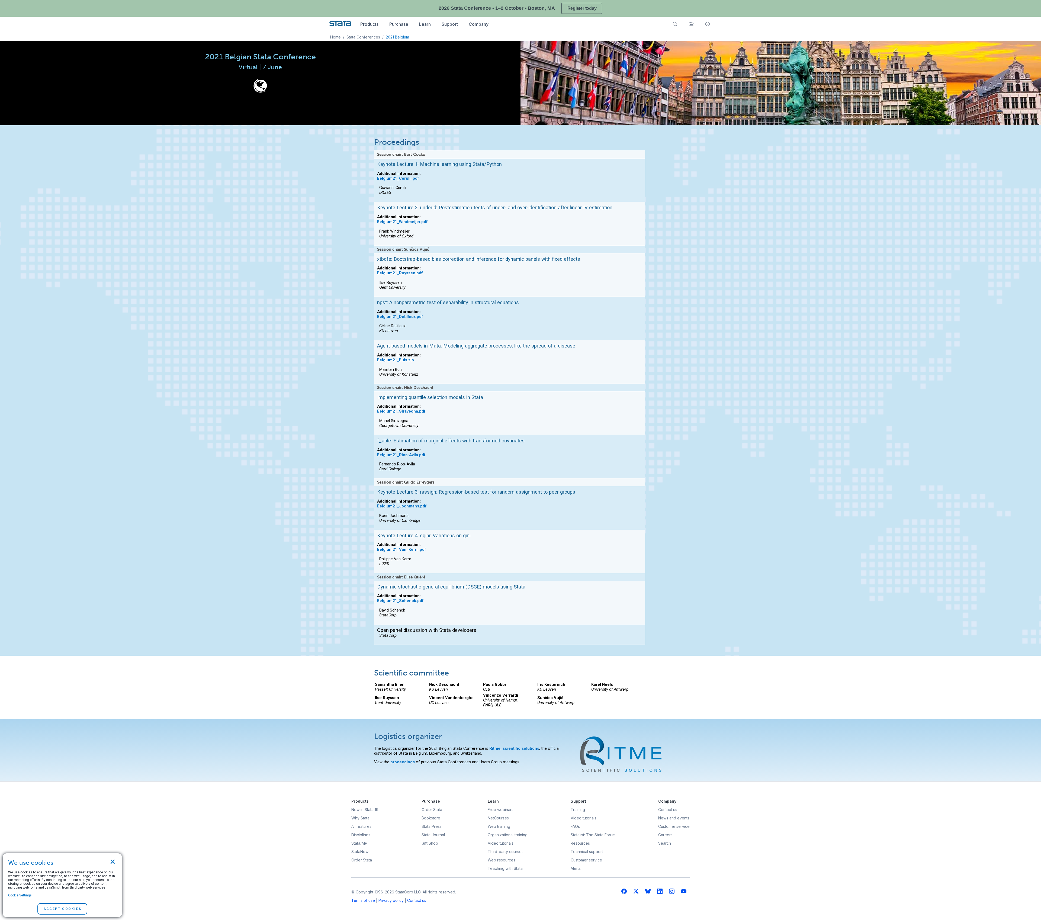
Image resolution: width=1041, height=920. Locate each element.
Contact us (416, 900)
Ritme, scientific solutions (514, 748)
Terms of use (363, 900)
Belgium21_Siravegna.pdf (401, 411)
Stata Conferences (363, 37)
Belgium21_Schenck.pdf (400, 600)
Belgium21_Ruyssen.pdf (400, 273)
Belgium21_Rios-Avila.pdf (401, 454)
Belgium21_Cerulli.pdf (398, 178)
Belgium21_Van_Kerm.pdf (401, 549)
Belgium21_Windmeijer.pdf (402, 221)
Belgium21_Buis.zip (395, 360)
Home (335, 37)
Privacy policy (391, 900)
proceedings (402, 762)
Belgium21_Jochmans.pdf (402, 506)
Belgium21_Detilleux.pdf (400, 316)
